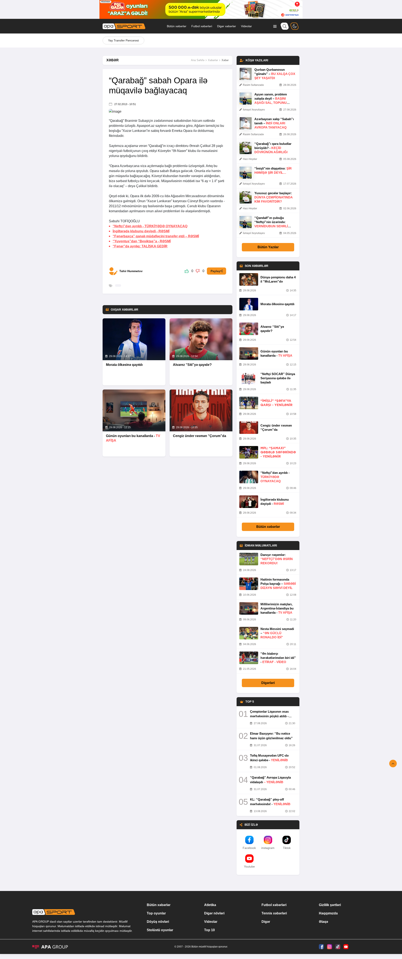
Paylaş (215, 271)
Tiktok (287, 848)
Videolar (246, 26)
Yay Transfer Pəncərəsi (123, 40)
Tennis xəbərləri (274, 913)
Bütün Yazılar (268, 247)
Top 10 (209, 930)
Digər (266, 921)
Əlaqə (323, 921)
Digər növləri (214, 913)
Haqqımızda (328, 913)
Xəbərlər (213, 60)
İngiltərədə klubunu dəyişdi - (141, 231)
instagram (268, 848)
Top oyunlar (156, 913)
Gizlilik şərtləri (330, 905)
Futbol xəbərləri (201, 26)
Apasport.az (146, 125)
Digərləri (268, 683)
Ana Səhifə (197, 60)
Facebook (249, 848)
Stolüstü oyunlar (160, 930)
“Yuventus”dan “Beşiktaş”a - (142, 241)
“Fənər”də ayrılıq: (140, 246)
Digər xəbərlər (226, 26)
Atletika (210, 905)
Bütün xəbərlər (176, 26)
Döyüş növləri (158, 921)
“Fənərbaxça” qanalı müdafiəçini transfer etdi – (156, 236)
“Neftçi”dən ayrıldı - (150, 226)
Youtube (249, 866)
